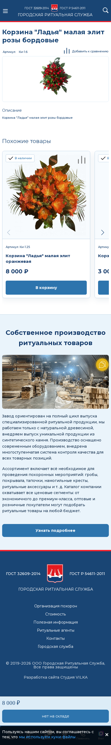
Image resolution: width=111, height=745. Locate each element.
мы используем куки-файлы (47, 736)
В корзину (46, 287)
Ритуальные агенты (55, 630)
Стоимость (55, 614)
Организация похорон (55, 606)
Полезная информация (55, 622)
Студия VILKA (74, 677)
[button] (102, 233)
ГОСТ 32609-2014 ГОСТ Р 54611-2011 (55, 11)
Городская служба (55, 646)
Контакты (55, 638)
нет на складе (55, 716)
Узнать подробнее (55, 530)
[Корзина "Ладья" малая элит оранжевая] (46, 195)
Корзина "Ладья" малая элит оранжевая (38, 258)
